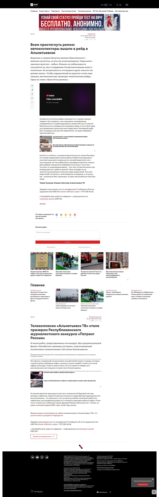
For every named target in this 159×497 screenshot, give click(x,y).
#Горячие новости (95, 317)
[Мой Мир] (32, 102)
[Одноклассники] (32, 93)
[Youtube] (37, 457)
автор (32, 34)
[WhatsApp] (32, 98)
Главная (34, 11)
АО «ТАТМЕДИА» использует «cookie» (74, 484)
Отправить (68, 242)
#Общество (91, 34)
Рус (102, 5)
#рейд (43, 204)
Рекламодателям (68, 11)
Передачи (55, 11)
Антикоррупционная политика (105, 467)
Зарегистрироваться (84, 247)
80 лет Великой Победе (103, 11)
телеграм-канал (47, 199)
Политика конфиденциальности (73, 490)
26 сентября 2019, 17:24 (88, 36)
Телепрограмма (84, 11)
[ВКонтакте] (32, 85)
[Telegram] (32, 89)
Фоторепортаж (121, 11)
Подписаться (142, 484)
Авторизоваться (51, 247)
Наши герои (44, 11)
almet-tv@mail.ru (67, 191)
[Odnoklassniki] (42, 457)
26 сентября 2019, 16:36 (94, 319)
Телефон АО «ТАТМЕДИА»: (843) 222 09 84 (108, 469)
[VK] (32, 457)
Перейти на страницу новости (42, 436)
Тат (110, 5)
